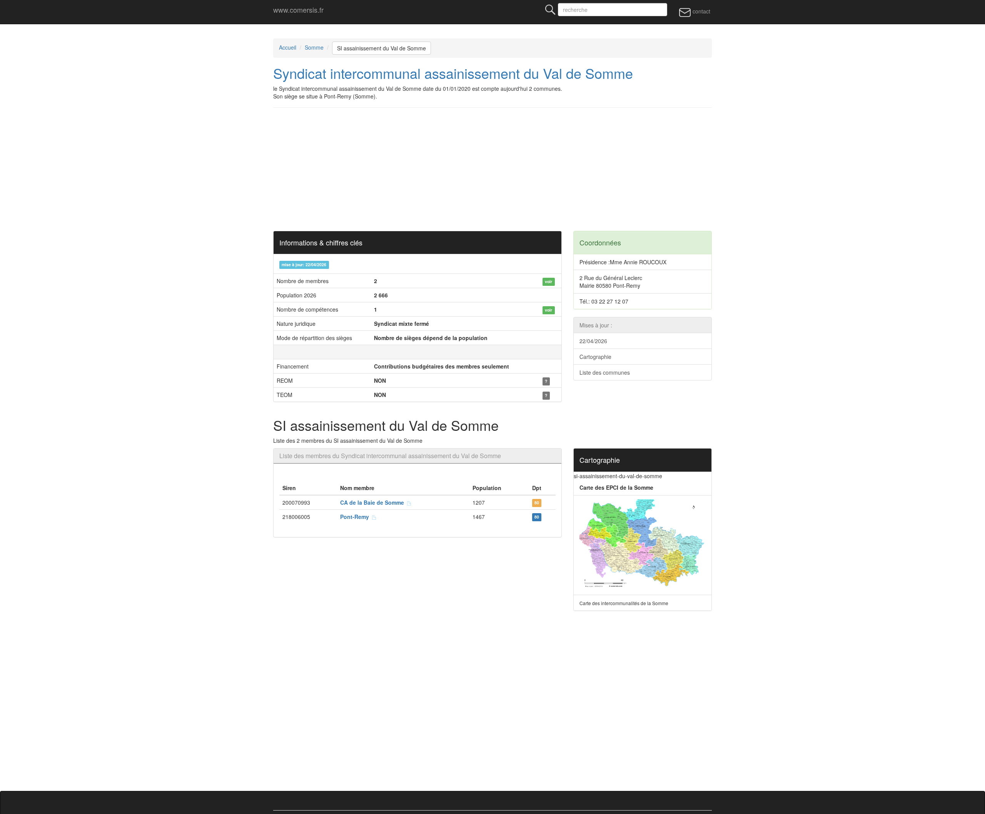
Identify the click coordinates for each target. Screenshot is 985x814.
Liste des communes (604, 372)
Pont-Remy (356, 516)
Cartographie (595, 356)
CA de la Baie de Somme (373, 502)
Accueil (287, 47)
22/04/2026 (593, 341)
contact (700, 11)
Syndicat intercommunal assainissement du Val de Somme (453, 73)
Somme (314, 47)
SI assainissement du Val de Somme (381, 48)
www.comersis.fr (298, 10)
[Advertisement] (504, 169)
